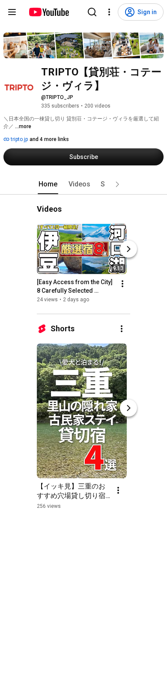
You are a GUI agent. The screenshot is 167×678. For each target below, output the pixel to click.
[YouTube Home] (48, 12)
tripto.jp (18, 139)
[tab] (48, 184)
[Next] (128, 249)
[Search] (92, 12)
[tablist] (83, 184)
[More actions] (122, 283)
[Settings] (109, 12)
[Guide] (12, 12)
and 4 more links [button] (49, 139)
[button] (117, 184)
